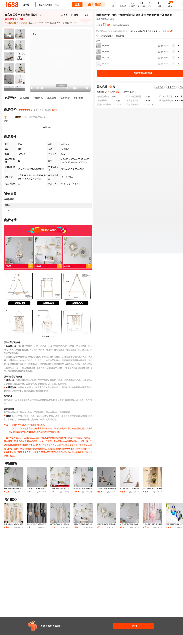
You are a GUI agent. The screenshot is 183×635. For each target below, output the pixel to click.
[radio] (20, 110)
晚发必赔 (120, 35)
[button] (61, 62)
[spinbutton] (178, 46)
